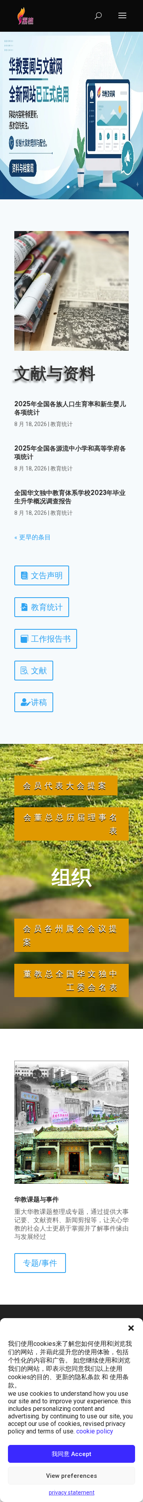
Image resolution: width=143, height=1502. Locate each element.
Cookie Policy (94, 1431)
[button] (131, 1328)
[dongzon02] (71, 1181)
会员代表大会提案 (66, 785)
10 (92, 1171)
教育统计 (61, 424)
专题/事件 (40, 1263)
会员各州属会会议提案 (71, 935)
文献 (39, 670)
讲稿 (39, 702)
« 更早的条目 (32, 537)
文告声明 (47, 575)
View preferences (71, 1475)
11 (98, 1171)
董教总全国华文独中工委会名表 (71, 980)
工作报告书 (51, 638)
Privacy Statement (72, 1492)
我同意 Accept (71, 1454)
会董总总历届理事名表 (71, 824)
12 (105, 1171)
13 (112, 1171)
